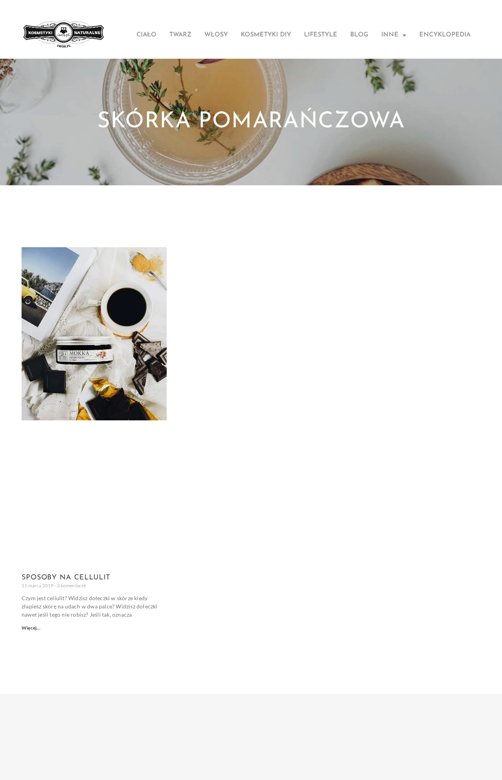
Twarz (180, 35)
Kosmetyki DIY (266, 35)
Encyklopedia (445, 35)
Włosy (216, 35)
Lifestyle (320, 35)
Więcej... (31, 628)
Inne (389, 35)
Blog (359, 35)
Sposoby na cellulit (66, 577)
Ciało (146, 35)
